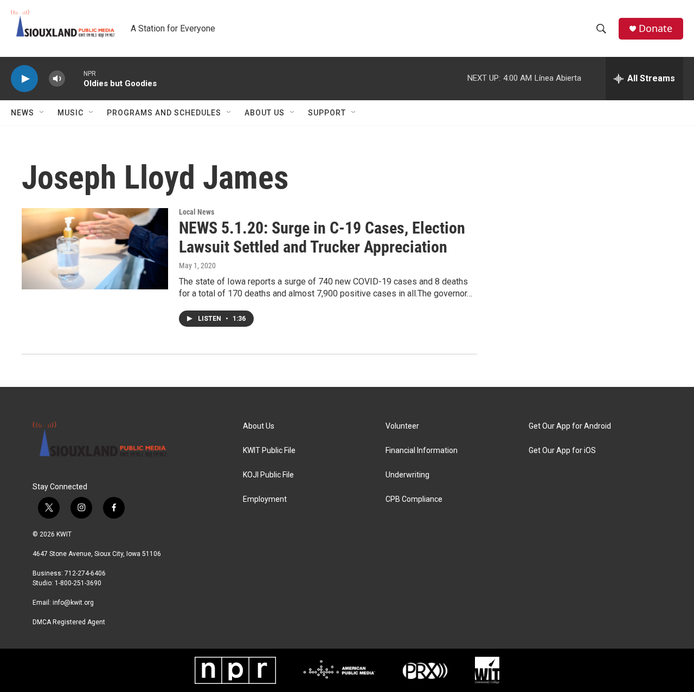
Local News (196, 212)
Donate (655, 28)
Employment (265, 499)
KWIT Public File (269, 451)
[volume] (57, 79)
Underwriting (407, 475)
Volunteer (402, 426)
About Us (265, 112)
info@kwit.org (73, 602)
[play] (24, 79)
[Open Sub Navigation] (42, 112)
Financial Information (421, 451)
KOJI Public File (268, 475)
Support (327, 112)
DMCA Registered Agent (69, 622)
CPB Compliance (413, 499)
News (22, 112)
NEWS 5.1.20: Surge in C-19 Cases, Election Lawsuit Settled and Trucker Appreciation (322, 237)
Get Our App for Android (570, 426)
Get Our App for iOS (562, 451)
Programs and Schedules (164, 112)
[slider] (74, 78)
